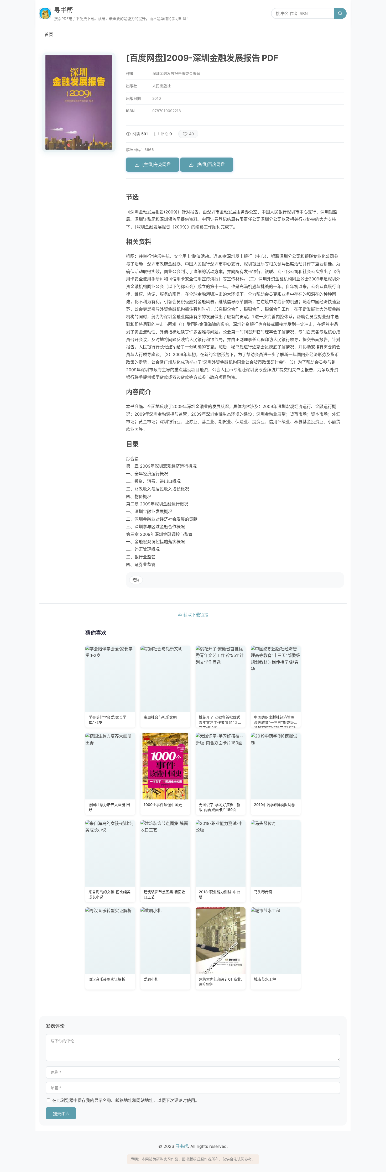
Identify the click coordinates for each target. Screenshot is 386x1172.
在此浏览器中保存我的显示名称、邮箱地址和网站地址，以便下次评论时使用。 (125, 1100)
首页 (49, 34)
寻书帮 (63, 10)
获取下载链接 (195, 614)
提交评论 (61, 1113)
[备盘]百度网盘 (210, 164)
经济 (136, 580)
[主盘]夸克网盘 (156, 164)
